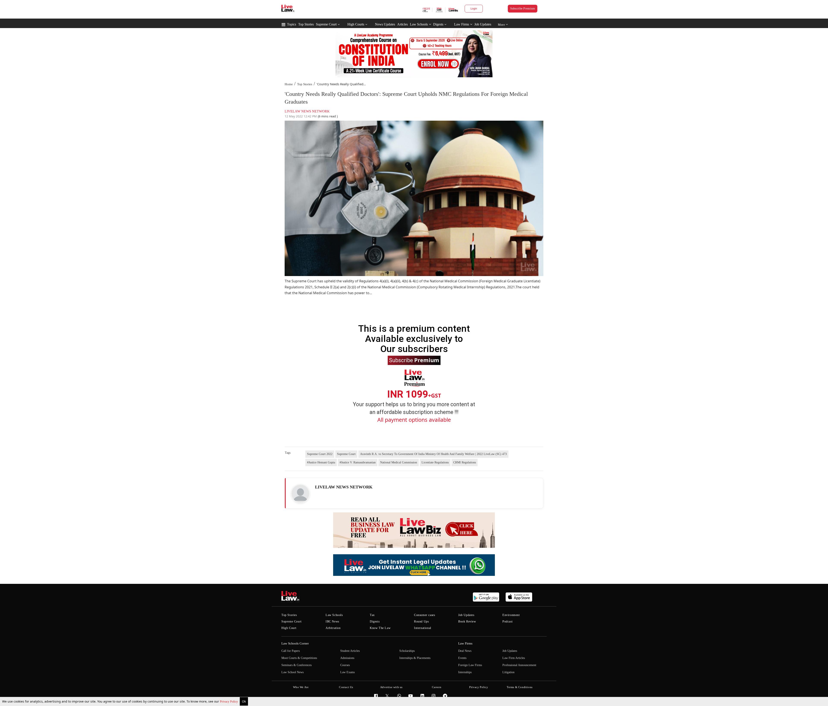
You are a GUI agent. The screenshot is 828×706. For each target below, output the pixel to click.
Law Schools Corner (295, 643)
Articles (402, 24)
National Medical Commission (398, 462)
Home (289, 84)
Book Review (467, 621)
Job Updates (482, 24)
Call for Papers (290, 650)
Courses (345, 665)
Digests (438, 24)
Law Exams (347, 672)
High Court (288, 628)
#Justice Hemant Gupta (321, 462)
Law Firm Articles (513, 658)
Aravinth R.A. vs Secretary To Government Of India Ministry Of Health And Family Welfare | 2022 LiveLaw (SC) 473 (433, 454)
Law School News (292, 672)
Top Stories (306, 24)
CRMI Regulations (464, 462)
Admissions (347, 658)
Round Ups (421, 621)
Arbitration (333, 628)
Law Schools (419, 24)
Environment (511, 615)
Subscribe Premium (522, 8)
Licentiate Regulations (435, 462)
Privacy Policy (229, 701)
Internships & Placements (414, 658)
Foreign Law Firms (470, 665)
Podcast (507, 621)
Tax (372, 615)
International (422, 628)
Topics (291, 24)
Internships (465, 672)
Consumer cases (424, 615)
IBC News (332, 621)
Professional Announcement (519, 665)
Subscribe (414, 360)
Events (462, 658)
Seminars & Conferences (296, 665)
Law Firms (461, 24)
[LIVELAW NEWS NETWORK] (300, 493)
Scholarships (407, 650)
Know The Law (380, 628)
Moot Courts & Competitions (299, 658)
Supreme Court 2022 (319, 454)
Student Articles (350, 650)
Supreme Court (326, 24)
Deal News (464, 650)
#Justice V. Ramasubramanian (358, 462)
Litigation (508, 672)
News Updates (385, 24)
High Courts (355, 24)
